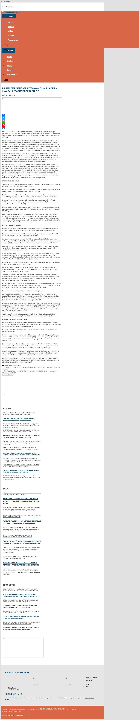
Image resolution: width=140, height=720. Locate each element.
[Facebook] (31, 115)
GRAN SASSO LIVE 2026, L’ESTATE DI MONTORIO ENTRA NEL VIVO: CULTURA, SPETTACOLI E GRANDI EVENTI (21, 501)
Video (10, 31)
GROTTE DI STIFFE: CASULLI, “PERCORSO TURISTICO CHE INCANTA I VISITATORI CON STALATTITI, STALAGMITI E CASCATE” (21, 454)
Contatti (87, 684)
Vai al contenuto (5, 2)
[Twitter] (31, 117)
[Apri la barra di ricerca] (6, 46)
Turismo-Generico (15, 365)
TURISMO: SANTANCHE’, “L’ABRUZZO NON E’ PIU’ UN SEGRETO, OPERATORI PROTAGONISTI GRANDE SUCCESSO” (21, 436)
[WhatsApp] (31, 123)
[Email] (31, 120)
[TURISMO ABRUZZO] (11, 12)
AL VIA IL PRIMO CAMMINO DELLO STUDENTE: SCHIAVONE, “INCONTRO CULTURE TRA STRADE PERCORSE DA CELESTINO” (21, 595)
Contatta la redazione (14, 689)
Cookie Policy (88, 686)
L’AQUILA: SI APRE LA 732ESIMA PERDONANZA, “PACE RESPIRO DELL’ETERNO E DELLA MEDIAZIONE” (21, 617)
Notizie (11, 26)
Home (10, 22)
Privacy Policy (12, 688)
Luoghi (11, 35)
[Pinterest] (31, 125)
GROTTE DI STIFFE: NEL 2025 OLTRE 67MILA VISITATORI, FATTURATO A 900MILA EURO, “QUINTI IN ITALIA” (19, 419)
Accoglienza (13, 40)
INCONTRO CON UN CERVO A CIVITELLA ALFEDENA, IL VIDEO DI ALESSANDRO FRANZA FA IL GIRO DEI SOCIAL (21, 471)
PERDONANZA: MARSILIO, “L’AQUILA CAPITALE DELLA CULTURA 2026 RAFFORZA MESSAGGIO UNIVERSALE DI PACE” (21, 628)
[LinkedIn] (31, 128)
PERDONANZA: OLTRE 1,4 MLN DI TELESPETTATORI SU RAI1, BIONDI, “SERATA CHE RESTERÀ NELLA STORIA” (20, 606)
